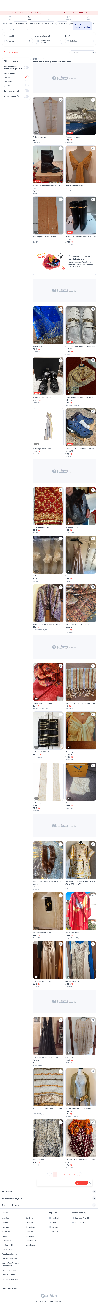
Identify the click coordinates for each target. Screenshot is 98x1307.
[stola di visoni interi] (80, 510)
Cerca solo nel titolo (12, 91)
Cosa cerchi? (9, 36)
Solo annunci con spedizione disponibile (13, 67)
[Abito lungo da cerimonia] (48, 964)
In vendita (8, 77)
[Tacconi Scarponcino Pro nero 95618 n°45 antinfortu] (48, 170)
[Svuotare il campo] (30, 41)
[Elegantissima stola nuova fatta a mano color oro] (80, 381)
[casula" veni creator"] (80, 915)
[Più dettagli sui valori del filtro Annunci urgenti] (18, 96)
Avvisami (83, 1183)
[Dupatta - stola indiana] (48, 510)
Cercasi (8, 85)
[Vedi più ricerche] (94, 23)
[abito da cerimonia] (80, 964)
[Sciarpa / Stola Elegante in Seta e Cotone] (48, 1092)
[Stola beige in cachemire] (48, 432)
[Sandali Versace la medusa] (48, 381)
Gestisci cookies (8, 1245)
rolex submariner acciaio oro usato (42, 23)
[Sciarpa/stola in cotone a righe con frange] (80, 686)
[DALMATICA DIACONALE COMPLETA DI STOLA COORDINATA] (80, 865)
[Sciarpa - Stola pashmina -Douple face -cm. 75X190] (80, 608)
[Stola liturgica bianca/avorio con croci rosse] (48, 787)
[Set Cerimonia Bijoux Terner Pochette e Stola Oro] (80, 1092)
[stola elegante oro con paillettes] (48, 221)
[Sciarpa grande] (48, 1144)
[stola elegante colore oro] (80, 170)
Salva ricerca (12, 52)
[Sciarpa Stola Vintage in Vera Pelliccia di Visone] (48, 865)
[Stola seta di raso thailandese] (48, 686)
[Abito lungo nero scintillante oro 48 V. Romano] (48, 1041)
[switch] (26, 67)
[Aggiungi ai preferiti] (61, 100)
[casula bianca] (80, 1041)
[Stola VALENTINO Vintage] (48, 736)
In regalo (8, 81)
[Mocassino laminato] (80, 120)
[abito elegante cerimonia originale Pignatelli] (80, 736)
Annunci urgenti (10, 96)
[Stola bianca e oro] (48, 120)
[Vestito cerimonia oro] (80, 559)
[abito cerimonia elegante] (48, 915)
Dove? (67, 36)
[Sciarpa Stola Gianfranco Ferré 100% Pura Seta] (80, 1144)
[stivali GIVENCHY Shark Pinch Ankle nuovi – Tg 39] (80, 221)
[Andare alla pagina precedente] (49, 1174)
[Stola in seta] (48, 330)
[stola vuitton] (80, 787)
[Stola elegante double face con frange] (48, 608)
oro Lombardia (62, 23)
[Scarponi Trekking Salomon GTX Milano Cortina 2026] (80, 432)
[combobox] (18, 41)
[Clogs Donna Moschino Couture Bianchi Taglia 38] (80, 330)
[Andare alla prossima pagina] (79, 1174)
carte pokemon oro (20, 23)
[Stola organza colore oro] (48, 559)
